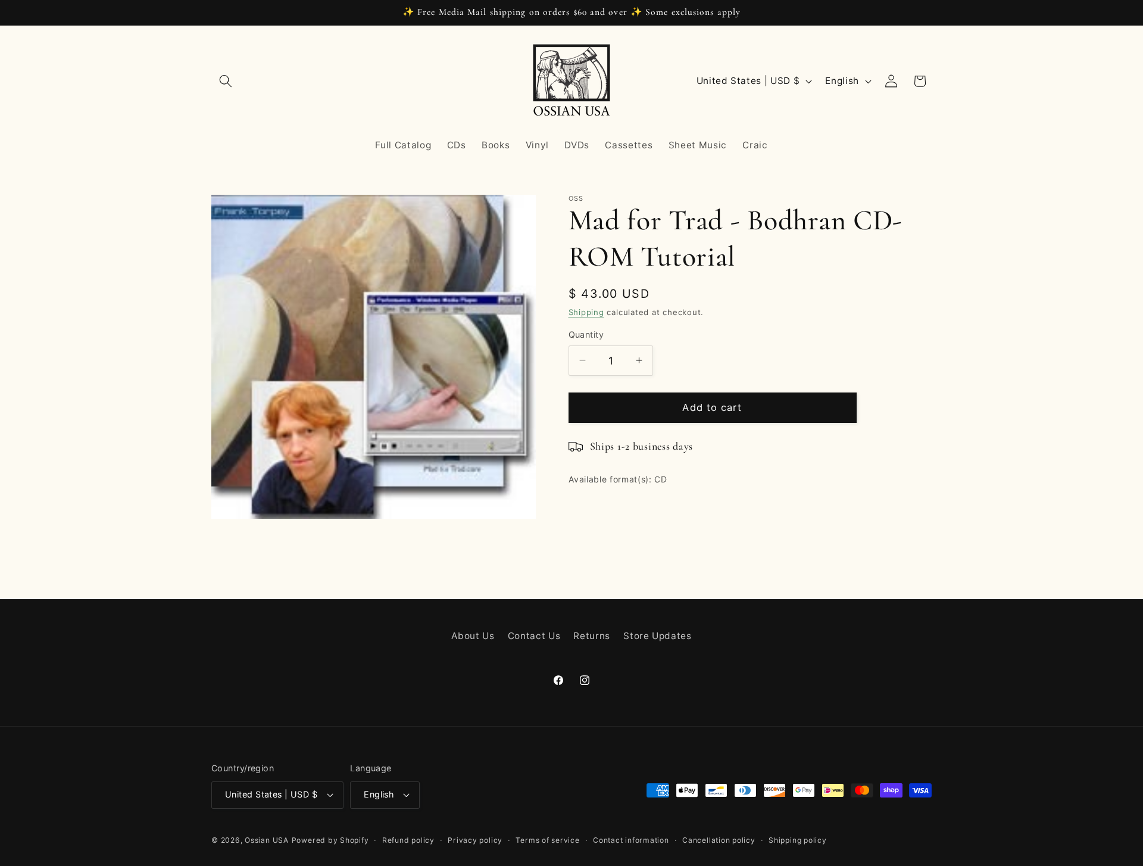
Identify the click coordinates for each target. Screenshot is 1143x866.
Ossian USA (267, 840)
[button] (225, 81)
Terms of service (547, 840)
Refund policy (408, 840)
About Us (472, 635)
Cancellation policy (718, 840)
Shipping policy (798, 840)
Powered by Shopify (330, 840)
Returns (591, 635)
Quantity (586, 334)
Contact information (631, 840)
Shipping (586, 312)
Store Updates (657, 635)
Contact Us (534, 635)
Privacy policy (475, 840)
